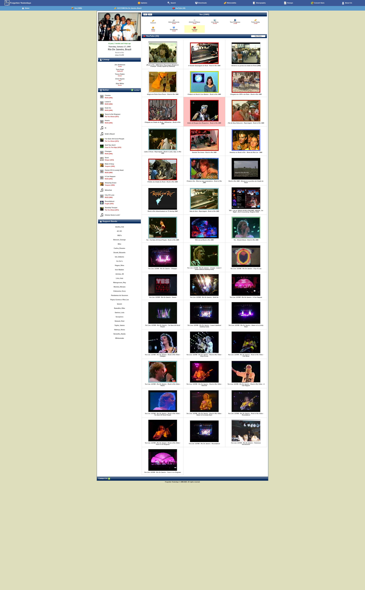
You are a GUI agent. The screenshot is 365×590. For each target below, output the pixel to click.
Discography (261, 3)
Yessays (290, 3)
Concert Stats (319, 3)
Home (26, 8)
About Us (348, 3)
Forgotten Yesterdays (20, 3)
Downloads (202, 3)
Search (173, 3)
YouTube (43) (180, 8)
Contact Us (103, 479)
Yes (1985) (78, 8)
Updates (143, 3)
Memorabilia (231, 3)
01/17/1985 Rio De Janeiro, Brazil (128, 8)
